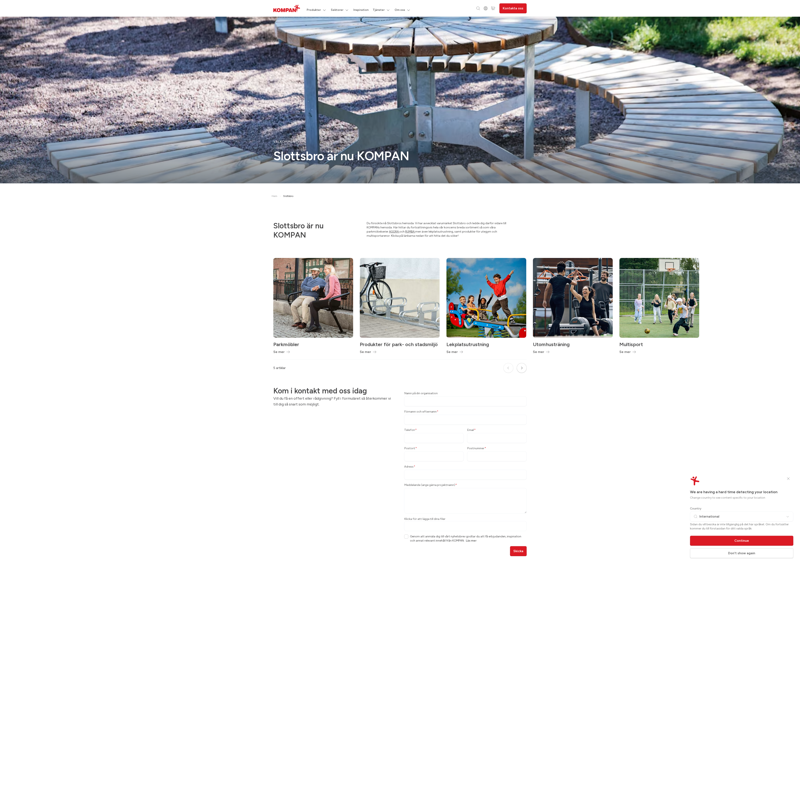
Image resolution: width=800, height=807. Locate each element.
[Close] (788, 479)
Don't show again (741, 553)
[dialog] (400, 403)
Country (695, 508)
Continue (741, 541)
